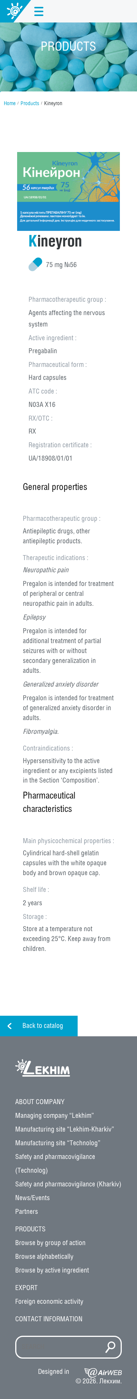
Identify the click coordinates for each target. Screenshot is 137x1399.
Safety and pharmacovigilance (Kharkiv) (68, 1184)
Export (26, 1288)
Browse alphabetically (44, 1257)
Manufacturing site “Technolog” (57, 1143)
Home (10, 103)
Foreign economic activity (49, 1302)
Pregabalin (43, 351)
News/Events (32, 1198)
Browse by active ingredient (52, 1271)
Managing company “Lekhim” (54, 1116)
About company (39, 1102)
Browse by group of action (50, 1243)
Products (30, 103)
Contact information (49, 1319)
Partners (26, 1212)
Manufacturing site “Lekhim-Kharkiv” (64, 1130)
